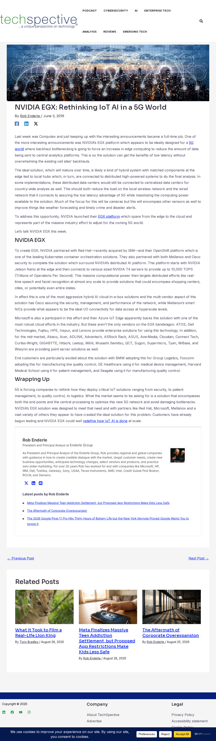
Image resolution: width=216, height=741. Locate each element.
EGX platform (109, 216)
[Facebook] (17, 123)
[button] (201, 21)
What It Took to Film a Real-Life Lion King (38, 632)
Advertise (94, 721)
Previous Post (20, 558)
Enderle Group (81, 445)
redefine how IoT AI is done (105, 421)
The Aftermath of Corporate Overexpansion (57, 510)
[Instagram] (29, 712)
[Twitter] (26, 482)
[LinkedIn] (33, 482)
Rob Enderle (35, 440)
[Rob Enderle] (177, 455)
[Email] (40, 482)
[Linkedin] (26, 123)
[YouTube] (20, 712)
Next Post (199, 558)
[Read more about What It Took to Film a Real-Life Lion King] (44, 606)
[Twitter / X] (36, 123)
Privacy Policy (182, 715)
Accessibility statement (189, 721)
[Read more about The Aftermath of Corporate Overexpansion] (171, 606)
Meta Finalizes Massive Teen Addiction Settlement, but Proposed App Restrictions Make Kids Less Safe (98, 503)
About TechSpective (103, 715)
